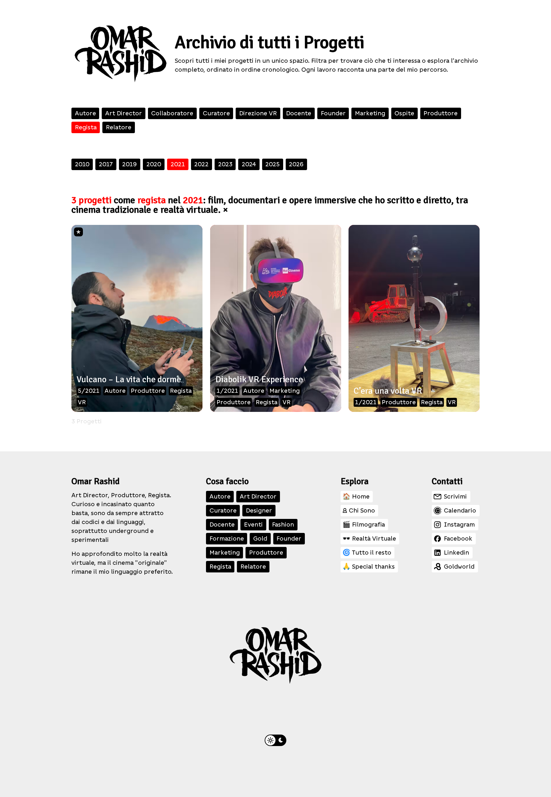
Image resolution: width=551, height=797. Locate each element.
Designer (259, 510)
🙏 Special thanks (368, 566)
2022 (201, 164)
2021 (178, 164)
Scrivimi (455, 496)
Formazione (226, 538)
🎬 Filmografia (363, 524)
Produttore (440, 113)
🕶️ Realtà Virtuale (369, 538)
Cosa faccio (227, 481)
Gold (260, 538)
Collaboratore (172, 113)
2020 (153, 164)
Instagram (459, 524)
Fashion (283, 524)
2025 (272, 164)
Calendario (460, 510)
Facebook (458, 538)
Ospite (404, 113)
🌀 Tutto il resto (366, 552)
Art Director (123, 113)
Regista (86, 127)
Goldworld (459, 566)
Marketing (370, 113)
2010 (82, 164)
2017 (106, 164)
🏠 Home (356, 496)
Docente (298, 113)
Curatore (216, 113)
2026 (296, 164)
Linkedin (456, 552)
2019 (129, 164)
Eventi (253, 524)
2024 (249, 164)
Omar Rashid (95, 481)
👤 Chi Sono (358, 510)
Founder (333, 113)
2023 (225, 164)
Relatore (118, 127)
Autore (85, 113)
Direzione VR (258, 113)
